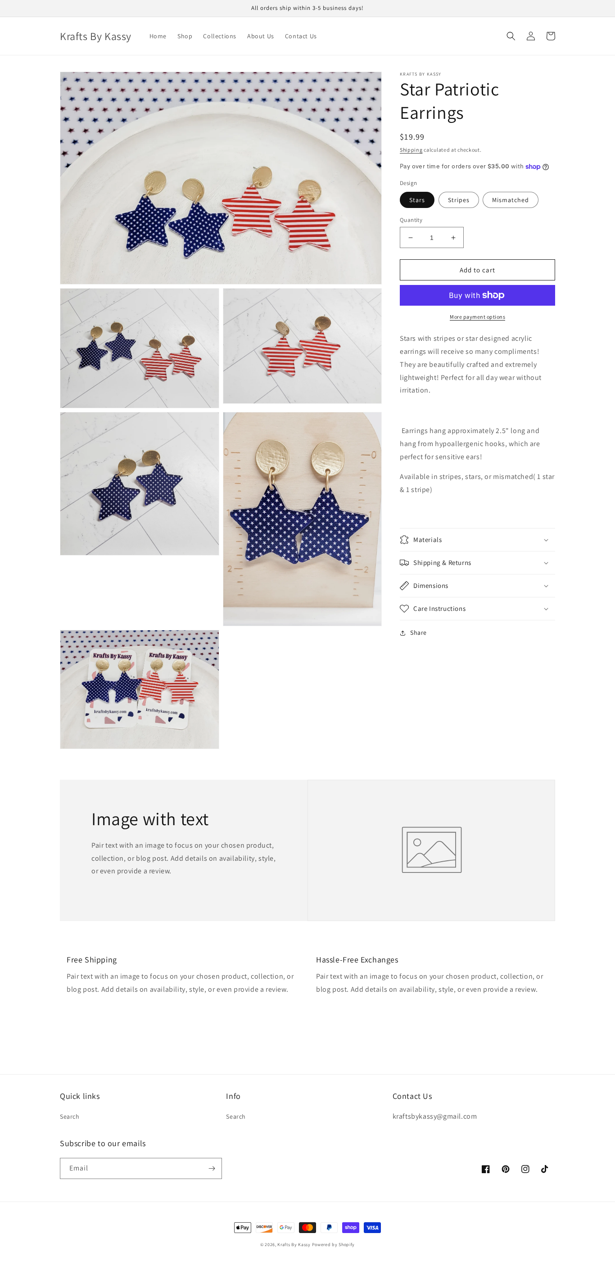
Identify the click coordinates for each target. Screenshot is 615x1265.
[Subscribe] (212, 1168)
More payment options (477, 316)
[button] (511, 36)
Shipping (411, 149)
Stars (417, 200)
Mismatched (510, 200)
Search (70, 1116)
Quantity (411, 220)
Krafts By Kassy (294, 1244)
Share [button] (418, 632)
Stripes (459, 200)
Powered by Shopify (333, 1244)
